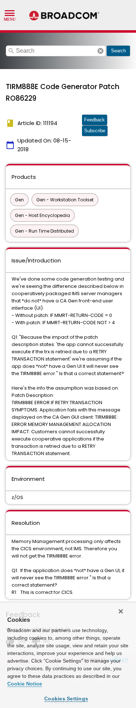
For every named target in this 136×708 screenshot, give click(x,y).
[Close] (121, 611)
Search (118, 50)
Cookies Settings (66, 698)
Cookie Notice (24, 684)
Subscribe (94, 130)
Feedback (94, 119)
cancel (100, 51)
